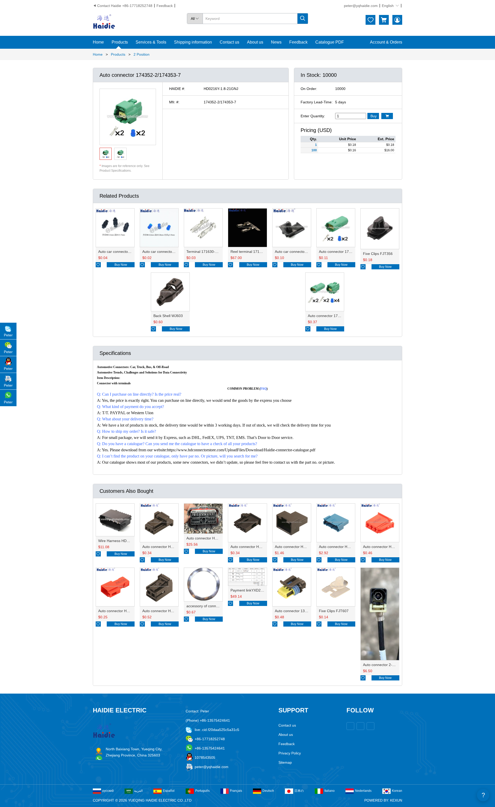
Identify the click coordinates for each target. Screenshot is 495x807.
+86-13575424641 (210, 748)
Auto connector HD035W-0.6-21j (257, 547)
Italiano (329, 791)
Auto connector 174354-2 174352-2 (337, 316)
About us (255, 42)
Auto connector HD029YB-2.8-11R (126, 611)
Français (236, 791)
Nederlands (363, 791)
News (276, 42)
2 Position (142, 54)
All (195, 18)
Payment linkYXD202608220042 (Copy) (262, 590)
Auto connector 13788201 (296, 611)
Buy (373, 116)
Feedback (164, 6)
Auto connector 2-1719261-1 (386, 665)
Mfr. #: (174, 102)
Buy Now (120, 265)
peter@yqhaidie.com (361, 6)
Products (120, 42)
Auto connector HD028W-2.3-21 (168, 611)
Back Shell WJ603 (168, 316)
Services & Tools (151, 42)
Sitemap (285, 762)
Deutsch (268, 791)
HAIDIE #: (177, 89)
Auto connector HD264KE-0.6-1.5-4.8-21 (219, 538)
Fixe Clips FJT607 (334, 611)
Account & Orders (386, 42)
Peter (8, 335)
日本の (299, 791)
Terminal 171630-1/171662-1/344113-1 (218, 251)
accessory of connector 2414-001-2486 (218, 606)
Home (98, 42)
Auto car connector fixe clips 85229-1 (305, 251)
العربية (138, 791)
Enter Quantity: (313, 116)
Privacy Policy (289, 753)
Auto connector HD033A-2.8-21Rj (390, 547)
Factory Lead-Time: (317, 102)
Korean (397, 791)
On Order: (309, 89)
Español (169, 791)
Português (202, 791)
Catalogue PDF (329, 42)
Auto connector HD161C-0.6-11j (301, 547)
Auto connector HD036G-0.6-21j (168, 547)
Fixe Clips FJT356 (378, 254)
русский (108, 791)
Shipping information (193, 42)
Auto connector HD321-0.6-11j (343, 547)
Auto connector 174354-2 (339, 251)
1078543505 (205, 757)
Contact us (229, 42)
